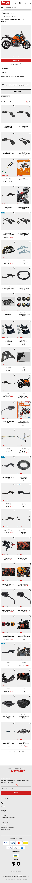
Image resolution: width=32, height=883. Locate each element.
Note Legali (3, 815)
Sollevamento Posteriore (24, 262)
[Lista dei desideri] (25, 3)
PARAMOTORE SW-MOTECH (24, 558)
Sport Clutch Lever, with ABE (8, 288)
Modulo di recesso (5, 824)
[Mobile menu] (2, 7)
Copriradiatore (8, 314)
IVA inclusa (20, 875)
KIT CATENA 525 (8, 262)
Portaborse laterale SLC (24, 288)
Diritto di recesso (5, 822)
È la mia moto (16, 60)
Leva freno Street (23, 504)
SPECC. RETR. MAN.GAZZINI (8, 610)
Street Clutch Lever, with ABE (8, 477)
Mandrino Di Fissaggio (8, 450)
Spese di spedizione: (7, 876)
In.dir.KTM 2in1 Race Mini (8, 153)
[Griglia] (27, 101)
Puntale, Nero (8, 690)
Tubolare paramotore (23, 584)
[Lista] (29, 102)
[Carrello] (30, 3)
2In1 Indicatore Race (23, 126)
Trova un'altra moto (14, 64)
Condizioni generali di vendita (8, 817)
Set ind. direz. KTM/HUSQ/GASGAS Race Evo (8, 235)
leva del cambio (8, 207)
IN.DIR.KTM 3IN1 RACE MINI (24, 153)
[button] (29, 8)
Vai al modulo (24, 85)
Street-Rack (8, 369)
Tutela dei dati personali (6, 820)
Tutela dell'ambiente (5, 829)
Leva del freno (8, 395)
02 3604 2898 (18, 770)
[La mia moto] (20, 3)
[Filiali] (15, 3)
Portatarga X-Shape (8, 558)
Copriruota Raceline (24, 664)
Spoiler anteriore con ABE (24, 690)
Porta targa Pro (24, 369)
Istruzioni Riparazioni (23, 179)
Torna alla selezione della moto (9, 16)
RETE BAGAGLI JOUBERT (23, 207)
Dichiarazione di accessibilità (7, 827)
